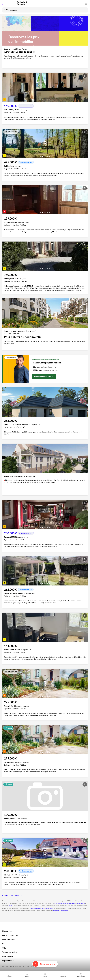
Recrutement (7, 956)
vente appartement (69, 903)
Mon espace (81, 976)
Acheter (9, 976)
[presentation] (4, 87)
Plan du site (7, 931)
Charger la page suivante (12, 895)
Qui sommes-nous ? (10, 935)
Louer (45, 976)
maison (33, 908)
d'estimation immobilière (60, 910)
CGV (4, 948)
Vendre (27, 976)
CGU (4, 944)
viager (10, 906)
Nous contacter (8, 939)
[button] (40, 99)
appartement (40, 908)
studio (47, 908)
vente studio (81, 903)
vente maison (58, 903)
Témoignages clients (10, 952)
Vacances (63, 976)
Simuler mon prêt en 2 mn (44, 376)
